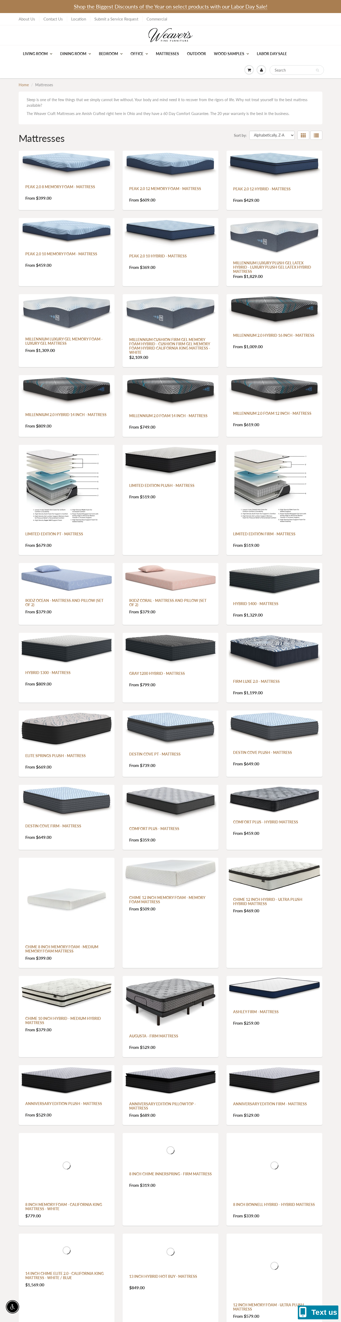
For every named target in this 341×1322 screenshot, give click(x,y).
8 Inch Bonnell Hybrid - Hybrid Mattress (274, 1204)
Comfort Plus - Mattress (154, 828)
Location (78, 19)
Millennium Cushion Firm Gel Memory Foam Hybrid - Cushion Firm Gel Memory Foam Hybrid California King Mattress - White (169, 346)
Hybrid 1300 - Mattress (48, 672)
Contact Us (53, 19)
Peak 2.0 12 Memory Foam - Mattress (165, 188)
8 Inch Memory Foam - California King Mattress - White (63, 1206)
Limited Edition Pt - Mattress (54, 534)
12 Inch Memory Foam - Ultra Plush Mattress (268, 1306)
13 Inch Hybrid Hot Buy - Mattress (163, 1276)
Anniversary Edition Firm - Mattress (270, 1104)
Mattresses (167, 53)
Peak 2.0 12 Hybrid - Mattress (262, 189)
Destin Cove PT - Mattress (155, 754)
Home (24, 85)
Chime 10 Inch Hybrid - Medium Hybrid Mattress (63, 1020)
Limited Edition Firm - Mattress (264, 534)
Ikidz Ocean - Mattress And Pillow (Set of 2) (64, 602)
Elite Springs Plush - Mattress (55, 755)
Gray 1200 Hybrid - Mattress (157, 673)
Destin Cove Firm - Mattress (53, 826)
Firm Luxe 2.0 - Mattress (256, 681)
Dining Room (73, 53)
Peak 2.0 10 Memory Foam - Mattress (61, 254)
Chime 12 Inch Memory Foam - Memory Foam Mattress (167, 899)
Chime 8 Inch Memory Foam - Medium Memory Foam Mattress (61, 949)
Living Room (35, 53)
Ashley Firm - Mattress (256, 1011)
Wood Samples (229, 53)
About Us (27, 19)
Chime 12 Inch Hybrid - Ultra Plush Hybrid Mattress (267, 901)
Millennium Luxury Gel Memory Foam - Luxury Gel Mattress (64, 341)
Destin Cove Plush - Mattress (262, 752)
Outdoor (196, 53)
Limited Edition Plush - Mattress (161, 485)
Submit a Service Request (116, 19)
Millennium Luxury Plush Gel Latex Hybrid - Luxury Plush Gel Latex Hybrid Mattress (272, 267)
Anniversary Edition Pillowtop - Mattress (162, 1106)
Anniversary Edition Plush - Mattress (63, 1103)
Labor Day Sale (272, 53)
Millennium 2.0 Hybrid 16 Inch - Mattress (273, 335)
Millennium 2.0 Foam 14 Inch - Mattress (168, 415)
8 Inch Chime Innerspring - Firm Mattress (170, 1173)
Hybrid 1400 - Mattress (255, 603)
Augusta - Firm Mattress (153, 1036)
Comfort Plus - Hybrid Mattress (265, 822)
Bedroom (108, 53)
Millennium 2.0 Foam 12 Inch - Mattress (272, 413)
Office (137, 53)
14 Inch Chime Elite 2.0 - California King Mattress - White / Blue (64, 1275)
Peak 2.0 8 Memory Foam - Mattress (60, 186)
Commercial (157, 19)
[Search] (317, 70)
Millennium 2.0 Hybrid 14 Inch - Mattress (66, 414)
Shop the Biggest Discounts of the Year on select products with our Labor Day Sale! (170, 6)
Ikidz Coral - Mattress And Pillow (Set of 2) (167, 602)
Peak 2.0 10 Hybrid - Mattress (158, 256)
